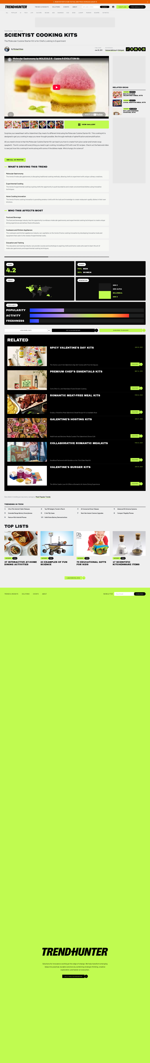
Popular (14, 12)
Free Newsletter (137, 7)
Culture (39, 12)
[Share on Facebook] (136, 49)
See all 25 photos (15, 160)
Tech (25, 12)
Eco (68, 12)
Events (66, 7)
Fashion (88, 12)
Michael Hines (18, 49)
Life (32, 12)
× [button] (147, 2)
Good (73, 12)
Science (20, 31)
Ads (53, 12)
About (75, 7)
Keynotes (106, 12)
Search (104, 7)
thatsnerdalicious (110, 50)
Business (60, 12)
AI (20, 12)
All (7, 12)
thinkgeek (121, 50)
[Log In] (113, 7)
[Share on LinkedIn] (132, 49)
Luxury (81, 12)
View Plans (123, 7)
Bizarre (96, 12)
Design (47, 12)
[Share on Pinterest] (144, 49)
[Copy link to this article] (128, 49)
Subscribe (140, 594)
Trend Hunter (8, 31)
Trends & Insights (42, 7)
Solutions (56, 7)
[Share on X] (140, 49)
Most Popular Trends (43, 497)
